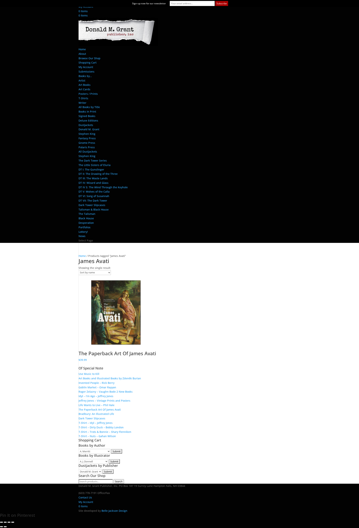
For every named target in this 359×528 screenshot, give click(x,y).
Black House (86, 218)
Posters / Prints (88, 94)
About (82, 54)
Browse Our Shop (89, 58)
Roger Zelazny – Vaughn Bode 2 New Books (106, 391)
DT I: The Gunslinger (91, 169)
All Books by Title (89, 107)
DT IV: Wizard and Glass (93, 183)
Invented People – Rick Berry (96, 383)
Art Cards (84, 89)
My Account (86, 67)
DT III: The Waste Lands (93, 178)
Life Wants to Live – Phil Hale (96, 405)
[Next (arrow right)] (5, 526)
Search (118, 481)
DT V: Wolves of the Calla (94, 191)
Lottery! (83, 232)
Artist (82, 80)
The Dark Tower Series (93, 160)
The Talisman (87, 214)
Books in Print (87, 111)
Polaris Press (87, 147)
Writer (82, 103)
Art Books (84, 85)
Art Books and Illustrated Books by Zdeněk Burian (110, 378)
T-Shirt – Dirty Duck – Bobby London (101, 427)
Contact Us (85, 497)
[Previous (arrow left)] (1, 526)
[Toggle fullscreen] (5, 522)
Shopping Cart (87, 62)
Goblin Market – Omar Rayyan (97, 387)
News (82, 236)
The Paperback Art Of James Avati (100, 409)
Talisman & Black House (94, 209)
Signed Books (87, 116)
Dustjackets (86, 125)
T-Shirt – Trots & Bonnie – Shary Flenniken (105, 432)
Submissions (86, 71)
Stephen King (87, 134)
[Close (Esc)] (12, 522)
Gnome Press (87, 143)
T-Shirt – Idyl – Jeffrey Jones (96, 423)
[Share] (8, 522)
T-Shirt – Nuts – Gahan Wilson (97, 436)
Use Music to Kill (89, 374)
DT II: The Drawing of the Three (98, 174)
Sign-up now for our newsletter (149, 3)
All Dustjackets (88, 151)
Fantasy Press (87, 138)
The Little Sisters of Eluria (95, 165)
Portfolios (84, 227)
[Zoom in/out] (1, 522)
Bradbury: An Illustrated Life (96, 414)
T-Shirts (83, 98)
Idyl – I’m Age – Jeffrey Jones (96, 396)
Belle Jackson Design (114, 510)
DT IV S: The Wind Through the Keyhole (103, 187)
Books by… (85, 76)
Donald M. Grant (89, 129)
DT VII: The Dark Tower (93, 200)
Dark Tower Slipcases (92, 205)
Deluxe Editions (88, 120)
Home (82, 49)
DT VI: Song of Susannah (94, 196)
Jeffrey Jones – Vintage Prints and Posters (104, 400)
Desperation (86, 223)
